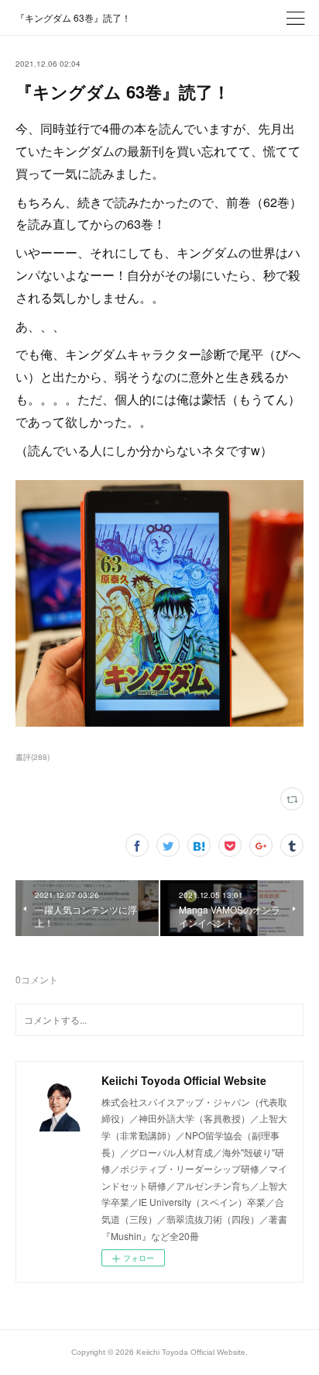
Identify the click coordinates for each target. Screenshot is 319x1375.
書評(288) (32, 756)
